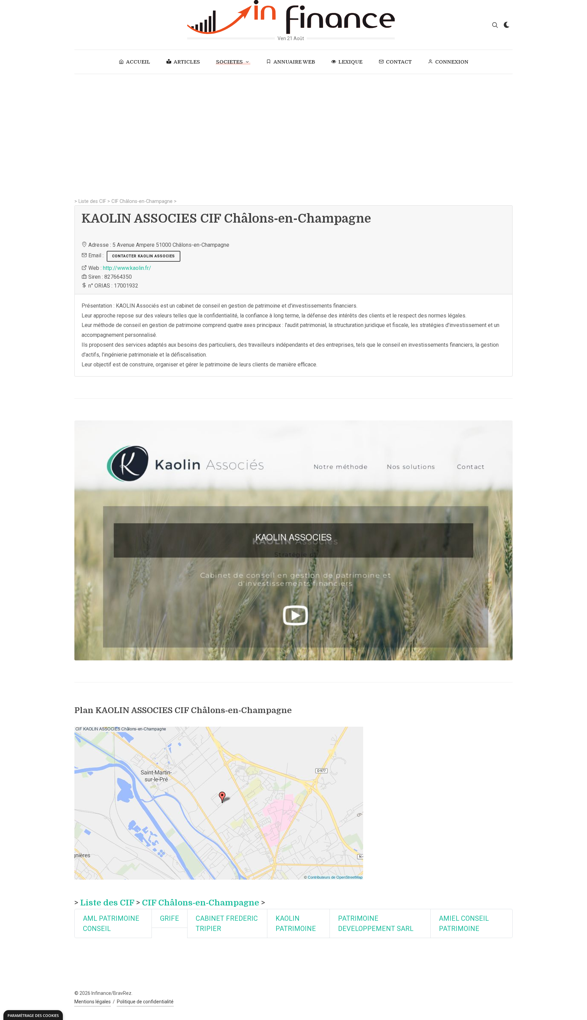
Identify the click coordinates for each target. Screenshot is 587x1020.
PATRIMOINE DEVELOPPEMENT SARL (375, 923)
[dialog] (33, 1015)
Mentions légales (92, 1001)
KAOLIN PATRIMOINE (295, 923)
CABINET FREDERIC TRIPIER (227, 923)
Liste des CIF (92, 201)
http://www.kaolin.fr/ (127, 268)
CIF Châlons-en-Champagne (142, 201)
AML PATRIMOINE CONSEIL (111, 923)
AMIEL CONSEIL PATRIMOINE (464, 923)
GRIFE (169, 918)
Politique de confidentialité (145, 1001)
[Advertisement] (293, 125)
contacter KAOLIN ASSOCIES (143, 256)
